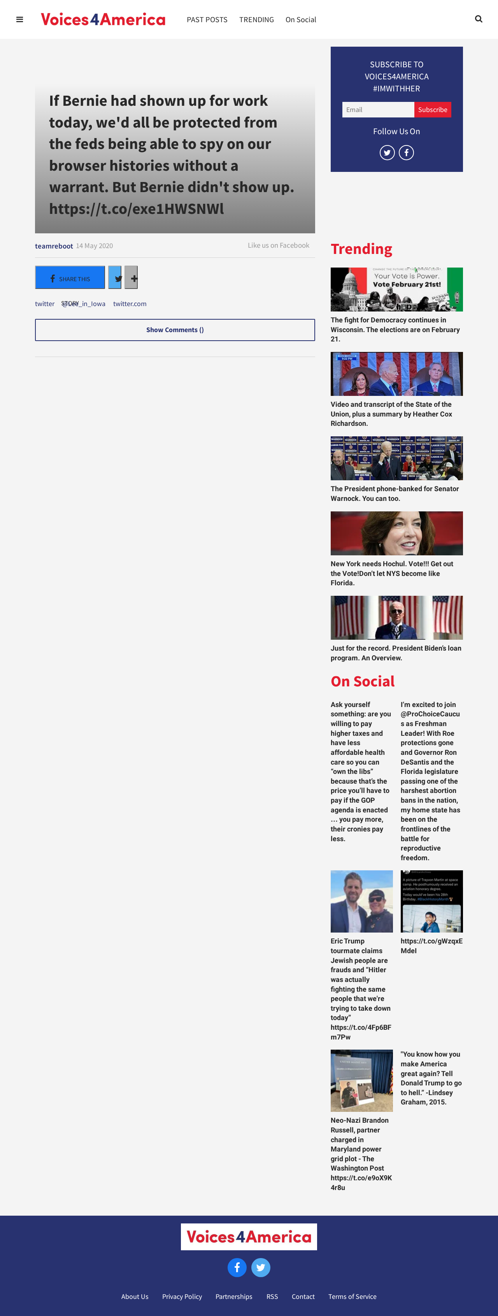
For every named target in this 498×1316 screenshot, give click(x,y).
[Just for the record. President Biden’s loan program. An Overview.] (397, 618)
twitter (44, 304)
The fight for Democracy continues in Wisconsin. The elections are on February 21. (395, 329)
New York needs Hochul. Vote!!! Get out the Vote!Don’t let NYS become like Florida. (392, 573)
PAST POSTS (207, 19)
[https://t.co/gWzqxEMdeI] (432, 901)
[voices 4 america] (103, 19)
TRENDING (256, 19)
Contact (303, 1296)
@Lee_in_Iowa (83, 304)
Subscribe (432, 109)
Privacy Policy (182, 1296)
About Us (135, 1296)
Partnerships (234, 1296)
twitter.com (130, 304)
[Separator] (131, 277)
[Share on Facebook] (70, 277)
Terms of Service (352, 1296)
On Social (301, 19)
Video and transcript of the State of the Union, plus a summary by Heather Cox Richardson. (391, 414)
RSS (272, 1296)
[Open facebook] (406, 152)
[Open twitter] (387, 152)
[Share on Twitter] (114, 277)
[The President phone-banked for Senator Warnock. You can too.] (397, 458)
